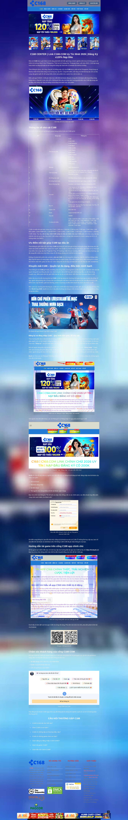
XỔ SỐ (86, 9)
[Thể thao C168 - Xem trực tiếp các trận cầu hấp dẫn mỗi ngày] (82, 43)
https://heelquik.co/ (73, 167)
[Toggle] (30, 723)
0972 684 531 (93, 777)
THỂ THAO (80, 9)
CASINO (60, 9)
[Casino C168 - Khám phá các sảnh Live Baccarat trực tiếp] (46, 43)
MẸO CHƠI (47, 9)
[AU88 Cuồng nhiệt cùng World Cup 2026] (40, 816)
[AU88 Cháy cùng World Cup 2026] (87, 816)
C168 (41, 9)
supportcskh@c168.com (91, 775)
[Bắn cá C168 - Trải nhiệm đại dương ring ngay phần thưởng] (33, 43)
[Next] (95, 24)
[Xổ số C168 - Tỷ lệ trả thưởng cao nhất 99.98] (94, 43)
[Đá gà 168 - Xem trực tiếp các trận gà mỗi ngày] (58, 43)
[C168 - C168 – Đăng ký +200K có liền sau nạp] (38, 3)
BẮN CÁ (54, 9)
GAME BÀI (67, 9)
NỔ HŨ (73, 9)
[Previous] (32, 24)
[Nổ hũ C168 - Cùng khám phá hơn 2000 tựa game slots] (70, 43)
